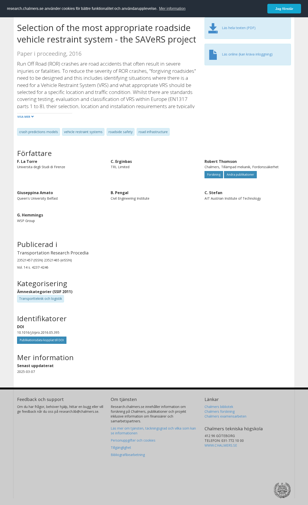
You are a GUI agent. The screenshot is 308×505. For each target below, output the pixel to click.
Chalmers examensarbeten (225, 416)
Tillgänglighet (121, 447)
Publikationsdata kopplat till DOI (42, 340)
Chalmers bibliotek (219, 406)
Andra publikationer (240, 174)
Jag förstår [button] (284, 9)
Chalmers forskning (220, 411)
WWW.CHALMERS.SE (221, 445)
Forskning (213, 174)
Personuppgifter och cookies (133, 440)
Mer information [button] (172, 8)
